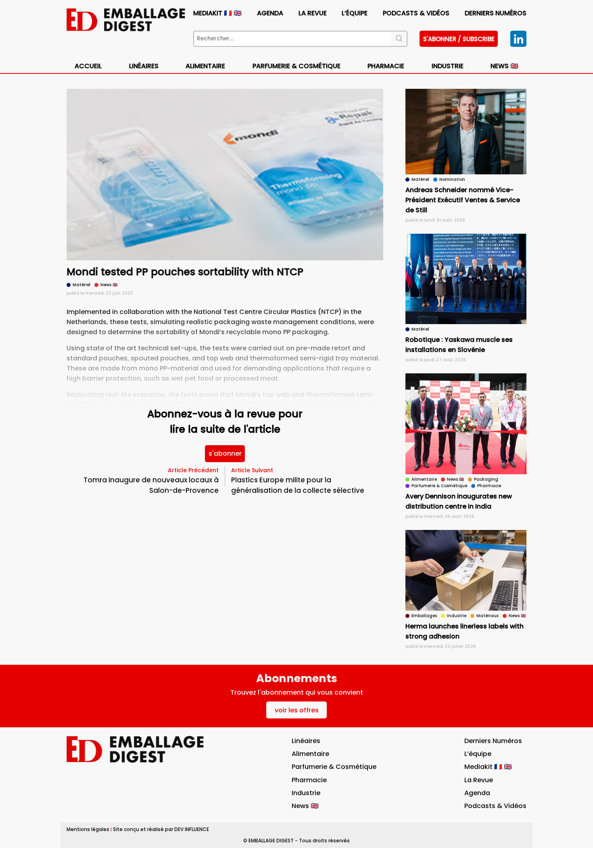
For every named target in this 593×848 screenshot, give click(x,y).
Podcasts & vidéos (416, 13)
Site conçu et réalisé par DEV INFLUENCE (161, 829)
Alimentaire (205, 66)
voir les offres (297, 710)
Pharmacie (385, 66)
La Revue (313, 13)
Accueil (88, 66)
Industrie (306, 793)
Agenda (270, 13)
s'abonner (225, 453)
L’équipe (354, 13)
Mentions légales (88, 829)
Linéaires (144, 66)
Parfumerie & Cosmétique (296, 66)
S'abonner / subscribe (459, 39)
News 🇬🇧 (504, 66)
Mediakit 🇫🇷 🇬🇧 (217, 13)
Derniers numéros (495, 13)
